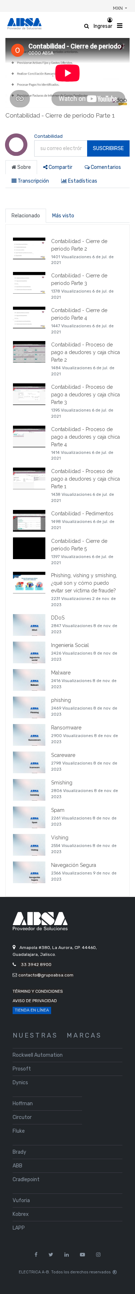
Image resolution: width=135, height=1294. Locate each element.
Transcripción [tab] (33, 181)
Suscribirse (108, 148)
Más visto (63, 216)
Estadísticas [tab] (82, 181)
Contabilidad (48, 136)
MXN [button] (118, 8)
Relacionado (26, 216)
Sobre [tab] (23, 167)
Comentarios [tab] (105, 167)
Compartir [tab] (60, 167)
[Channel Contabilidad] (16, 152)
